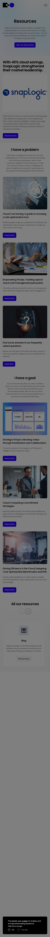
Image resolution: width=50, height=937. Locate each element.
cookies (24, 921)
